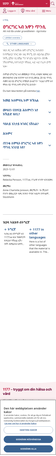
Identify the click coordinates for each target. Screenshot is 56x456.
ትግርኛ (11, 229)
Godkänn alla (28, 448)
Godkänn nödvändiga (28, 439)
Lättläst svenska (12, 37)
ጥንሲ (6, 20)
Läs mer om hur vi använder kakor (20, 423)
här (38, 90)
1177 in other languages (37, 233)
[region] (28, 427)
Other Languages (19, 43)
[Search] (53, 3)
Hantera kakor (28, 430)
